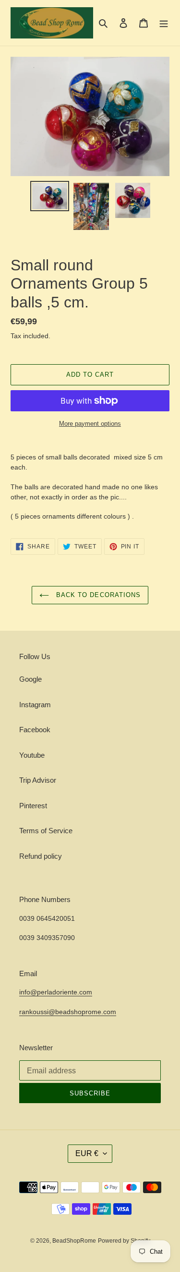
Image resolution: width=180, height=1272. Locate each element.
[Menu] (164, 23)
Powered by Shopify (124, 1240)
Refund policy (40, 856)
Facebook (34, 729)
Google (30, 679)
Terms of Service (45, 831)
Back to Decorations (97, 594)
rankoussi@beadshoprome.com (67, 1012)
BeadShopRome (74, 1240)
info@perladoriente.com (55, 992)
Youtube (32, 755)
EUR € (86, 1153)
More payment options (90, 423)
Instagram (35, 704)
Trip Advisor (37, 780)
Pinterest (33, 805)
